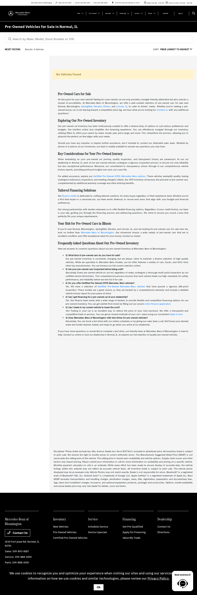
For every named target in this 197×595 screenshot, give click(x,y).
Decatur (97, 106)
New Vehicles (60, 526)
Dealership (164, 519)
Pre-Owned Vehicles (64, 532)
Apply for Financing (134, 532)
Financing (129, 519)
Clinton (106, 106)
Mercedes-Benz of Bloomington (97, 232)
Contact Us (20, 533)
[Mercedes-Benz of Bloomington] (22, 13)
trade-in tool (176, 314)
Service (93, 519)
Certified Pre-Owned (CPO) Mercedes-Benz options (119, 176)
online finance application (157, 303)
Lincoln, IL (121, 106)
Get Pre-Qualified (133, 526)
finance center (69, 195)
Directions (163, 532)
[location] (112, 3)
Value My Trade (131, 538)
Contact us (162, 109)
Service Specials (97, 532)
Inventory (59, 519)
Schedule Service (98, 526)
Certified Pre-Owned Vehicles (70, 538)
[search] (193, 13)
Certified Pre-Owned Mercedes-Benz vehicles (121, 286)
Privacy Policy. (158, 578)
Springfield (86, 106)
